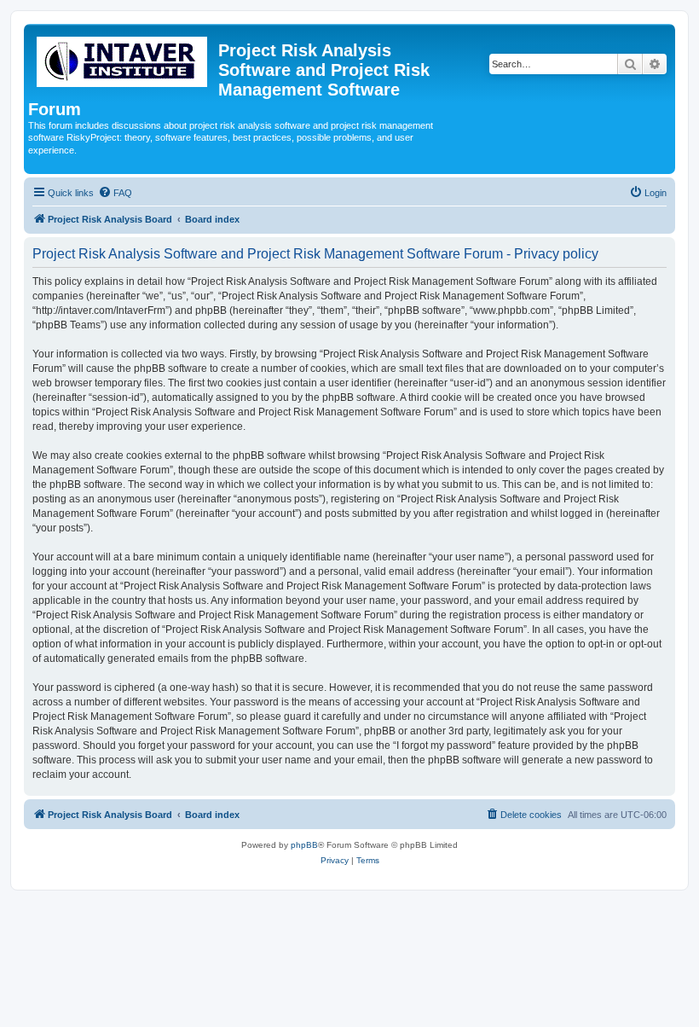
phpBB (304, 845)
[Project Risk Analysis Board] (123, 58)
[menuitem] (115, 193)
